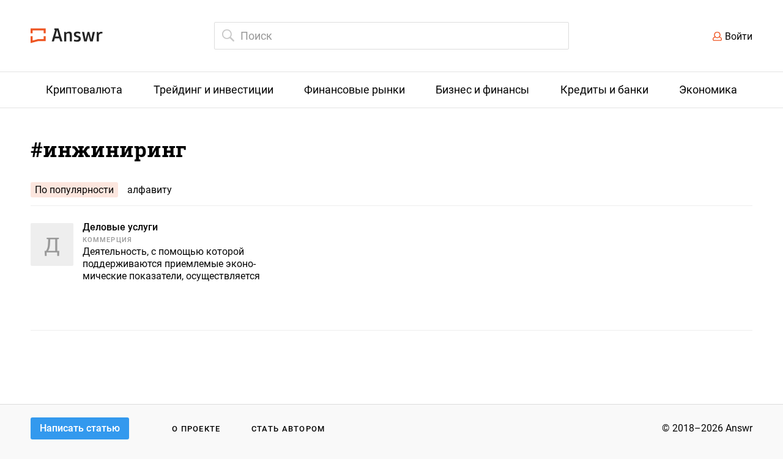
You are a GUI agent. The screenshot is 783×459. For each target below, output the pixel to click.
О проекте (196, 428)
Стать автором (288, 428)
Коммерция (107, 240)
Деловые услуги (120, 227)
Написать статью (80, 428)
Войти (738, 36)
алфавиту (149, 190)
